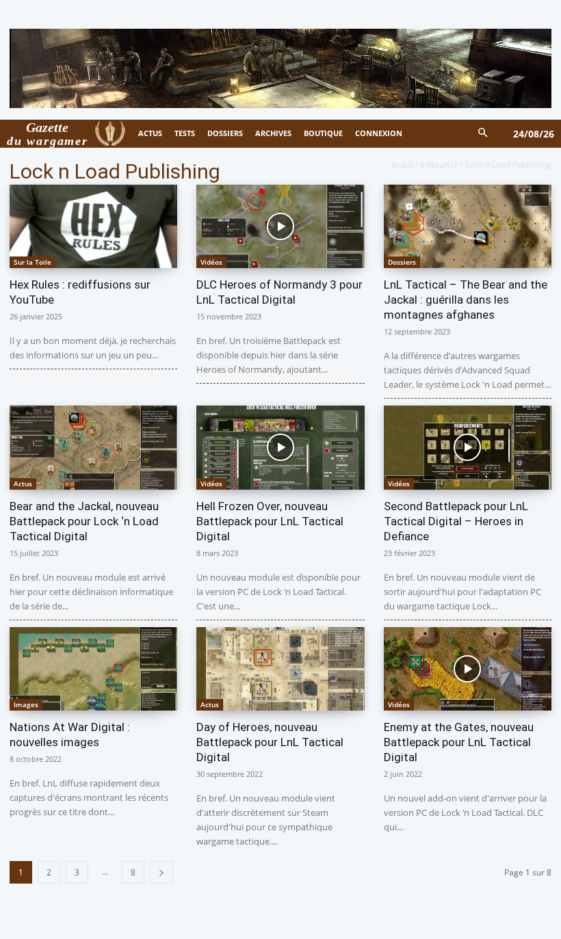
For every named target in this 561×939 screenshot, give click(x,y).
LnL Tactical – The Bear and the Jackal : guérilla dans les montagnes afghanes (465, 299)
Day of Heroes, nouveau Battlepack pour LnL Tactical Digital (269, 742)
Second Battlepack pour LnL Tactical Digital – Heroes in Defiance (456, 521)
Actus (23, 483)
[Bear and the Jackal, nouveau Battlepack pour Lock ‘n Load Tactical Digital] (93, 448)
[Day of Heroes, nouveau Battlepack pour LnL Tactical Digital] (280, 669)
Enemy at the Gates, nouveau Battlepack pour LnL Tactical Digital (459, 742)
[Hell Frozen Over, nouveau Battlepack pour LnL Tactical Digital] (280, 448)
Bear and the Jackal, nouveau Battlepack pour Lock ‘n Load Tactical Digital (84, 521)
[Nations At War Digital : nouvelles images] (93, 669)
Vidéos (211, 262)
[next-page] (161, 872)
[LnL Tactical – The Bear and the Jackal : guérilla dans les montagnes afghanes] (467, 227)
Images (26, 704)
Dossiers (402, 262)
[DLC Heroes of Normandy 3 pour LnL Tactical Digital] (280, 227)
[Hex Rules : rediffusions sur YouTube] (93, 227)
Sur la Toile (32, 262)
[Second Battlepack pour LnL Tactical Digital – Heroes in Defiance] (467, 448)
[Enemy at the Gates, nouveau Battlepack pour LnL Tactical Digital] (467, 669)
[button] (483, 134)
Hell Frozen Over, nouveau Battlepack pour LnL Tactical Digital (269, 521)
